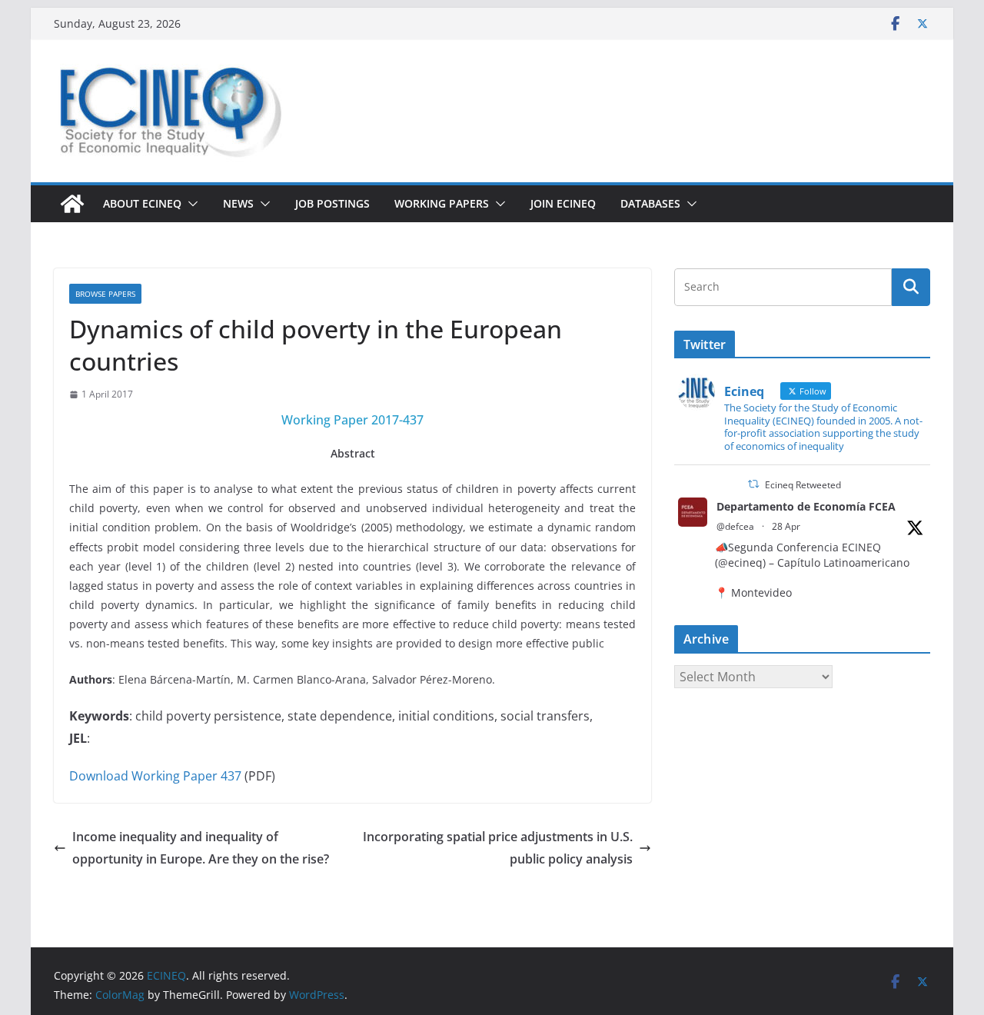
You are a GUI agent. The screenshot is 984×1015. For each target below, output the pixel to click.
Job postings (332, 203)
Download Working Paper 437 (155, 775)
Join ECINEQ (563, 203)
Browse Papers (105, 293)
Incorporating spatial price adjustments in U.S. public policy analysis (498, 847)
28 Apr (786, 526)
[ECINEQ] (72, 203)
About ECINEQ (142, 203)
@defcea (735, 526)
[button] (189, 204)
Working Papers (441, 203)
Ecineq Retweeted (803, 484)
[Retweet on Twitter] (753, 484)
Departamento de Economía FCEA (806, 506)
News (238, 203)
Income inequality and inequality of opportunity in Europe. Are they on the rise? (200, 847)
